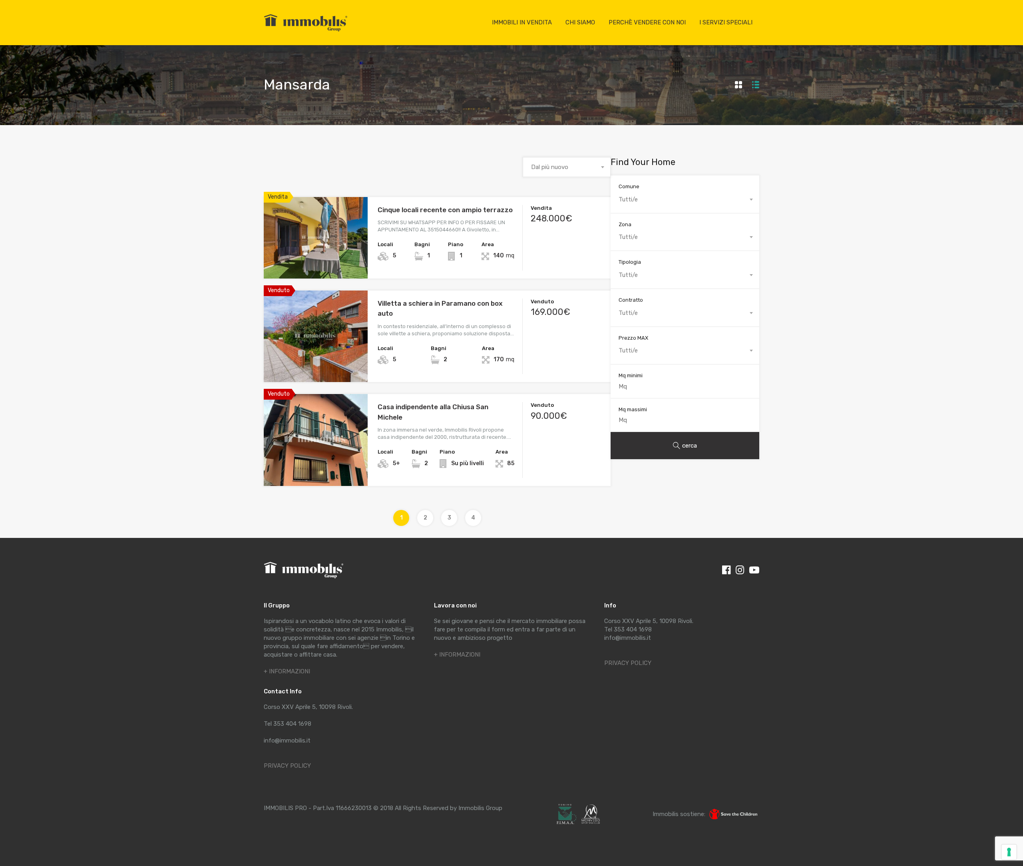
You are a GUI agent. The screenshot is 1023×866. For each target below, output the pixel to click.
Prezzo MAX (633, 338)
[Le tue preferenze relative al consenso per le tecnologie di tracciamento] (1009, 852)
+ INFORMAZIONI (287, 671)
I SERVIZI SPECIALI (725, 22)
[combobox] (567, 167)
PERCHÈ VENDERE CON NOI (647, 22)
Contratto (631, 300)
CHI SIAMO (580, 22)
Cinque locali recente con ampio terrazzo (445, 210)
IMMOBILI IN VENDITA (522, 22)
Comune (629, 186)
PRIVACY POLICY (287, 765)
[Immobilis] (306, 31)
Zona (625, 224)
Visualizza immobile (316, 262)
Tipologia (630, 262)
